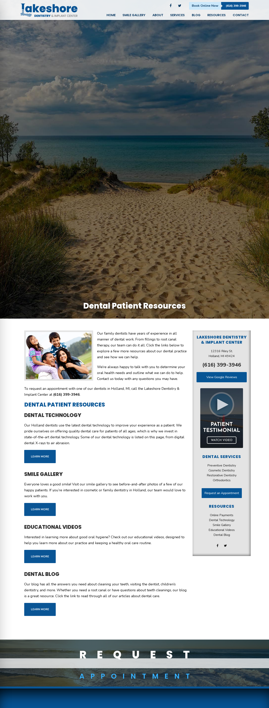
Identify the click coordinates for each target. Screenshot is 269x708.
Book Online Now (205, 6)
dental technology (115, 437)
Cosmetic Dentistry (222, 470)
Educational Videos (53, 527)
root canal (99, 590)
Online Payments (221, 515)
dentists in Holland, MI (112, 388)
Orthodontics (222, 480)
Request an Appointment (221, 493)
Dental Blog (41, 574)
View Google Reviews (221, 377)
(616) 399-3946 (236, 6)
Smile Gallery (43, 474)
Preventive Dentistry (221, 465)
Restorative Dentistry (222, 475)
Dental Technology (52, 415)
